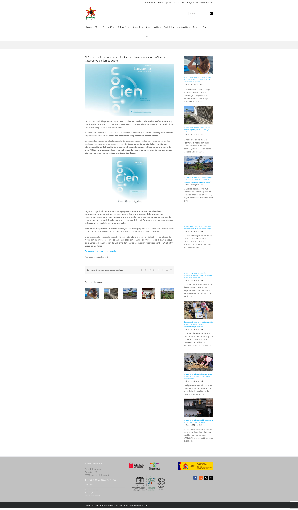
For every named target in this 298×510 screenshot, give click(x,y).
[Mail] (211, 478)
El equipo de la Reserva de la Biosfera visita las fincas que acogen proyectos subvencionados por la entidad (198, 324)
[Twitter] (206, 478)
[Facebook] (195, 478)
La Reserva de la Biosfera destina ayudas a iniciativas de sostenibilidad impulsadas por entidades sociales (198, 376)
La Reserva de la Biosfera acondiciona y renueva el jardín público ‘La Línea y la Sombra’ (197, 129)
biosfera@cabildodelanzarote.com (197, 2)
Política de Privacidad (92, 496)
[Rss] (201, 478)
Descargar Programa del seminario (100, 251)
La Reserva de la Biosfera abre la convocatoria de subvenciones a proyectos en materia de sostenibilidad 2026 (198, 275)
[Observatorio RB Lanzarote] (157, 466)
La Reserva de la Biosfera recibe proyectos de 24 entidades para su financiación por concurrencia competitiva (198, 79)
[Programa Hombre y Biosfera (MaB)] (149, 474)
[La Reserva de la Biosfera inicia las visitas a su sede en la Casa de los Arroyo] (198, 407)
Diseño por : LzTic (143, 505)
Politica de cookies (91, 490)
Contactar (89, 484)
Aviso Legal (89, 493)
